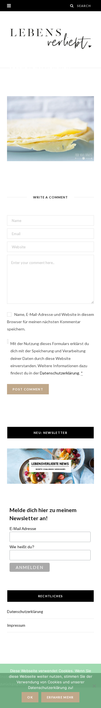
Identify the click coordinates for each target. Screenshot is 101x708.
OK (30, 697)
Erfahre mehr (60, 697)
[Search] (72, 6)
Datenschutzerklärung (59, 373)
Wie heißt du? (22, 547)
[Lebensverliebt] (50, 39)
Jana (18, 75)
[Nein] (94, 686)
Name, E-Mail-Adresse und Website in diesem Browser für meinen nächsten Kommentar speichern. (50, 321)
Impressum (16, 625)
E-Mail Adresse (23, 528)
